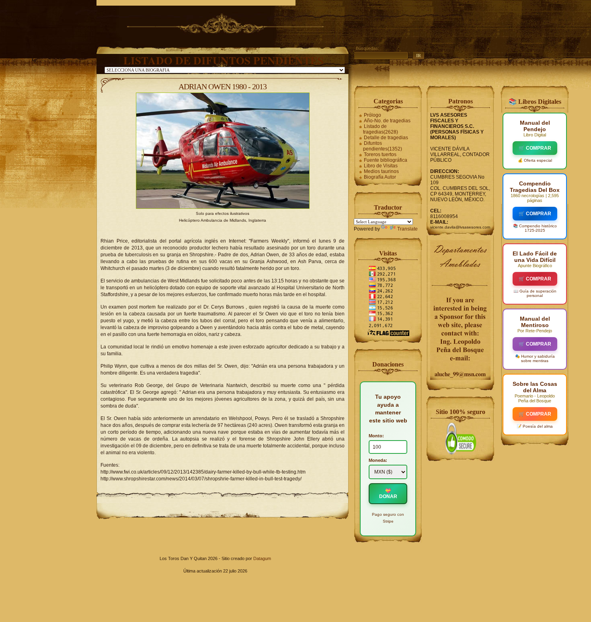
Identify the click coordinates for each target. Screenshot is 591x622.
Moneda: (378, 460)
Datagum (262, 558)
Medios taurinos (381, 171)
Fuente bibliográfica (385, 160)
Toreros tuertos (380, 154)
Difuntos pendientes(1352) (382, 146)
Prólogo (372, 115)
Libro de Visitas (381, 166)
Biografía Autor (380, 177)
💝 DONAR (388, 493)
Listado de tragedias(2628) (380, 129)
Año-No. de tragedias (387, 121)
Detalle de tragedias (386, 137)
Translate (407, 229)
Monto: (376, 435)
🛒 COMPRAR (535, 148)
